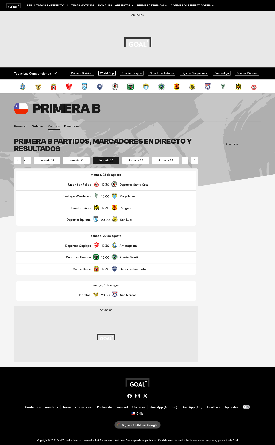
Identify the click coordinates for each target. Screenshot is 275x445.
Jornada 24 (135, 160)
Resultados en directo (45, 5)
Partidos (54, 126)
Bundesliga (222, 73)
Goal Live (213, 407)
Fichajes (104, 5)
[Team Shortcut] (22, 86)
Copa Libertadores (162, 73)
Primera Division (81, 73)
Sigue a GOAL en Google (140, 425)
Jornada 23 (106, 160)
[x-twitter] (145, 396)
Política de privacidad (112, 407)
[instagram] (137, 396)
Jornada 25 (165, 160)
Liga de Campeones (194, 73)
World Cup (107, 73)
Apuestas (231, 407)
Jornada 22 (76, 160)
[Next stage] (194, 160)
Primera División (247, 73)
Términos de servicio (77, 407)
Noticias (37, 126)
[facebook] (130, 396)
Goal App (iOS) (191, 407)
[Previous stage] (17, 160)
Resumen (20, 126)
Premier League (132, 73)
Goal (59, 440)
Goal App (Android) (163, 407)
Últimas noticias (80, 5)
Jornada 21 (47, 160)
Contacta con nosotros (41, 407)
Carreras (138, 407)
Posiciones (72, 126)
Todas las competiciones (32, 73)
